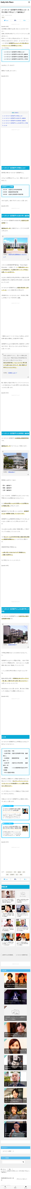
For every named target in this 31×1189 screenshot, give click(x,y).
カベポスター (9, 872)
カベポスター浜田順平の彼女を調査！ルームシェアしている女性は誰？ (8, 943)
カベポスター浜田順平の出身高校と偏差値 (14, 120)
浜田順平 (12, 874)
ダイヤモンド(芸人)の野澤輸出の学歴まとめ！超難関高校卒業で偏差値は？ (8, 901)
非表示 (16, 112)
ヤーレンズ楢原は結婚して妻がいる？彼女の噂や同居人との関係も (22, 943)
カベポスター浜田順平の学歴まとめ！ (12, 115)
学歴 (7, 874)
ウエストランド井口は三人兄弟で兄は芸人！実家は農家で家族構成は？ (8, 929)
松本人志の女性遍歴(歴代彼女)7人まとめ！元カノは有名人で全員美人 (22, 929)
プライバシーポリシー (22, 1179)
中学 (15, 872)
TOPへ (15, 1187)
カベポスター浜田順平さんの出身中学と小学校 (15, 123)
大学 (24, 872)
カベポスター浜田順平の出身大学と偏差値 (14, 118)
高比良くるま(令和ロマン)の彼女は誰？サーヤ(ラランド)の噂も (22, 915)
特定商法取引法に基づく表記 (7, 1179)
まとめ (4, 125)
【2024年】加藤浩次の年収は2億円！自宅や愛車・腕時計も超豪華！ (8, 915)
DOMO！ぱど (12, 372)
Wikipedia (11, 472)
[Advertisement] (15, 92)
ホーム (25, 1187)
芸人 (3, 17)
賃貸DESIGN (12, 644)
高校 (21, 874)
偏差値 (19, 872)
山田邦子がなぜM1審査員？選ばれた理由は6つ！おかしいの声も (8, 954)
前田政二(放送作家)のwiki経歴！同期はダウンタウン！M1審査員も (23, 901)
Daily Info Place (7, 2)
